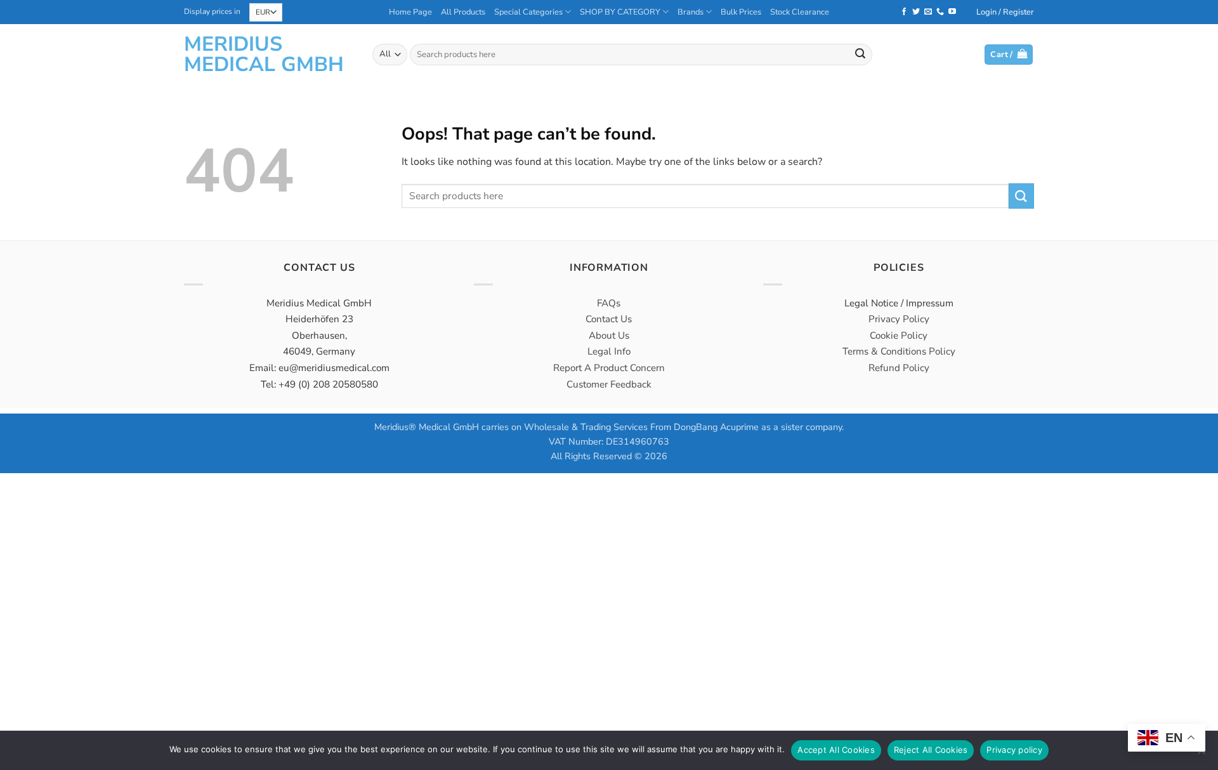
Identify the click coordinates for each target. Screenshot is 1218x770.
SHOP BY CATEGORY (620, 12)
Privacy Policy (898, 319)
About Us (609, 335)
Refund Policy (898, 368)
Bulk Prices (741, 12)
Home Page (410, 12)
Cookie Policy (898, 335)
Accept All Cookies (836, 750)
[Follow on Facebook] (904, 12)
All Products (463, 12)
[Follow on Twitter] (916, 12)
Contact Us (609, 319)
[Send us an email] (928, 12)
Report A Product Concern (609, 368)
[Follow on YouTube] (952, 12)
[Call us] (940, 12)
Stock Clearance (799, 12)
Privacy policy (1014, 750)
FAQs (608, 303)
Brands (691, 12)
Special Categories (528, 12)
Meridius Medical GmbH (264, 54)
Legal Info (609, 351)
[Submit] (860, 54)
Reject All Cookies (931, 750)
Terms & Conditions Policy (898, 351)
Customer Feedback (609, 384)
